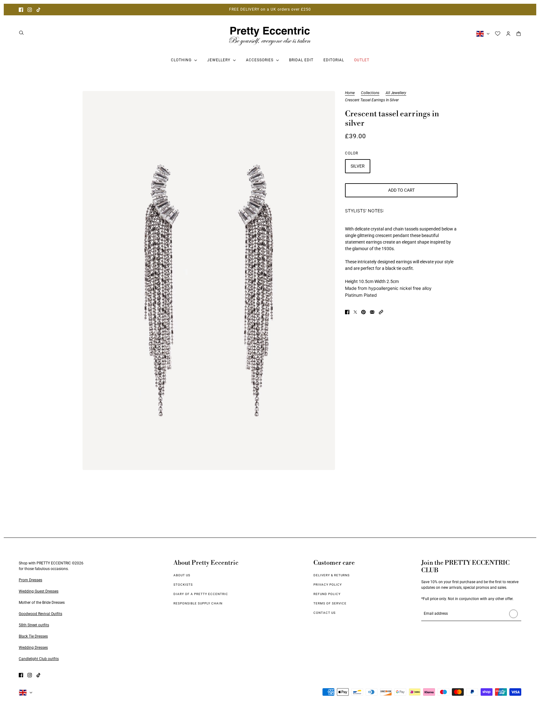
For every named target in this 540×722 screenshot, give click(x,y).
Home (350, 93)
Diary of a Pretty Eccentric (200, 594)
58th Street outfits (34, 625)
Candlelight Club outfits (39, 659)
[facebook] (21, 9)
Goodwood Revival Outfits (40, 614)
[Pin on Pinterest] (363, 312)
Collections (370, 93)
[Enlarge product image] (208, 280)
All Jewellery (396, 93)
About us (181, 575)
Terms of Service (330, 603)
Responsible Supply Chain (197, 603)
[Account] (508, 33)
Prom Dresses (30, 580)
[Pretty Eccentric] (270, 33)
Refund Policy (327, 594)
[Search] (21, 32)
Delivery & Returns (331, 575)
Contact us (324, 612)
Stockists (183, 584)
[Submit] (513, 613)
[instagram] (29, 9)
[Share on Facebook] (347, 312)
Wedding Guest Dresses (38, 591)
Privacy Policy (327, 584)
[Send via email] (372, 312)
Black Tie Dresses (33, 636)
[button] (381, 312)
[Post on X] (355, 312)
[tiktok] (38, 9)
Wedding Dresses (33, 647)
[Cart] (518, 33)
